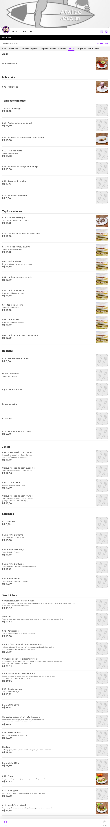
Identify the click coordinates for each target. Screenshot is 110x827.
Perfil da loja (102, 44)
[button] (5, 823)
